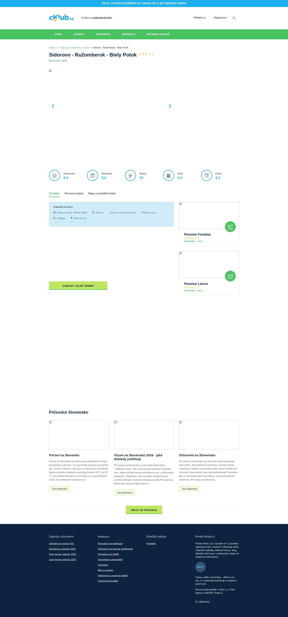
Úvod (58, 34)
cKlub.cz (53, 47)
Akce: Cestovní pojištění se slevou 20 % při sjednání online (144, 3)
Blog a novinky (105, 570)
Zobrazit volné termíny (78, 286)
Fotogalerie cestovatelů (110, 559)
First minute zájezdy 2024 (62, 554)
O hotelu (54, 193)
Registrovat (220, 17)
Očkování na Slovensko (197, 455)
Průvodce (103, 34)
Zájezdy (79, 34)
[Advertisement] (207, 93)
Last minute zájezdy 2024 (62, 559)
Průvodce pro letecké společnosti (115, 548)
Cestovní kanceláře (108, 580)
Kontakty (151, 543)
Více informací (59, 488)
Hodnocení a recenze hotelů (113, 575)
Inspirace (128, 34)
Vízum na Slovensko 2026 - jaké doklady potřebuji (138, 457)
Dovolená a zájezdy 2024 (62, 548)
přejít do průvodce (144, 510)
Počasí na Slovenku (64, 455)
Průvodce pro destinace (110, 543)
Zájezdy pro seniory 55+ (61, 543)
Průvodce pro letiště (108, 554)
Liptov (87, 47)
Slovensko (76, 47)
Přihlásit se (200, 17)
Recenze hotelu (74, 193)
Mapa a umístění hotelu (102, 193)
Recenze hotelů (158, 34)
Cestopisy (103, 564)
